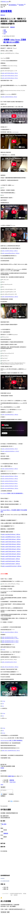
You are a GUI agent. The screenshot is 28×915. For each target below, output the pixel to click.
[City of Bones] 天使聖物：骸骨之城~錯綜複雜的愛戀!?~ (12, 493)
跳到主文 (3, 15)
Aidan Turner (12, 782)
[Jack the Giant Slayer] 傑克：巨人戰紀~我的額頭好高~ (12, 740)
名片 (4, 33)
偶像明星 (11, 780)
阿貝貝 (2, 768)
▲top (2, 784)
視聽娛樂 (12, 27)
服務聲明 (16, 895)
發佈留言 (3, 796)
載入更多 (3, 787)
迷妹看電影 (6, 11)
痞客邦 (9, 776)
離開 (8, 912)
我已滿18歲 (3, 912)
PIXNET (6, 893)
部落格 (5, 31)
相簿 (4, 30)
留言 (13, 776)
